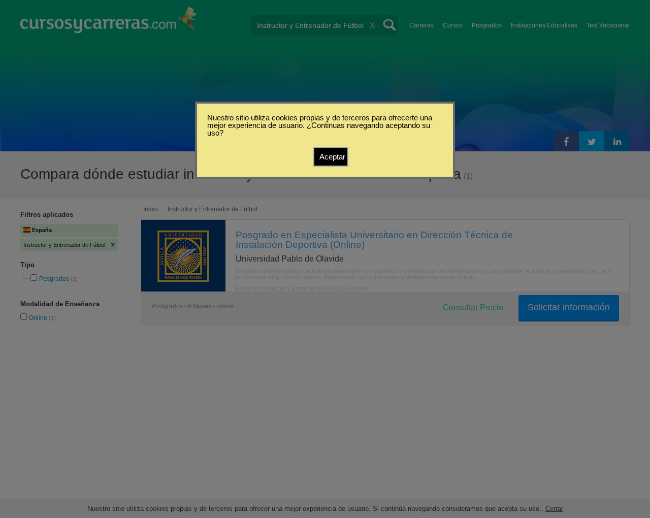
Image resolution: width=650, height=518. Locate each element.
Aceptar (332, 156)
